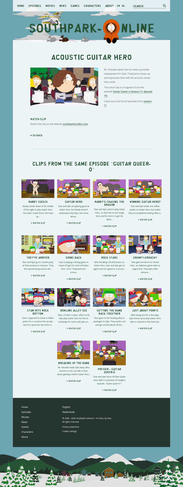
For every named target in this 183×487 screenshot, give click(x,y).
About (109, 5)
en (118, 5)
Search (138, 6)
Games (75, 5)
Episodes (35, 5)
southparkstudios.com (75, 124)
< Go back (36, 135)
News (62, 5)
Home (20, 5)
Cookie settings (69, 431)
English (66, 407)
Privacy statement (70, 426)
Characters (92, 5)
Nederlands (68, 412)
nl (123, 5)
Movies (50, 5)
